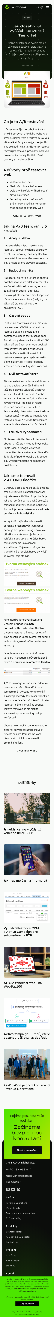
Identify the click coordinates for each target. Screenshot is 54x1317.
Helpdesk (12, 1182)
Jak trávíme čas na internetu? (25, 881)
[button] (27, 18)
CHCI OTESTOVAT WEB (27, 215)
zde (26, 556)
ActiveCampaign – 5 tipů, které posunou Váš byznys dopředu (27, 1036)
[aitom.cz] (15, 7)
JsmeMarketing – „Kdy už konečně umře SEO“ (22, 831)
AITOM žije (27, 65)
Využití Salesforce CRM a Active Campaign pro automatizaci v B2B (21, 931)
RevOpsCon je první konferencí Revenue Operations (27, 1087)
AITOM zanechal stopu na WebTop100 (23, 984)
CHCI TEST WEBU (27, 750)
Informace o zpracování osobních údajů (20, 1297)
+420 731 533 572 (19, 1169)
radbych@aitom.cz (19, 1175)
